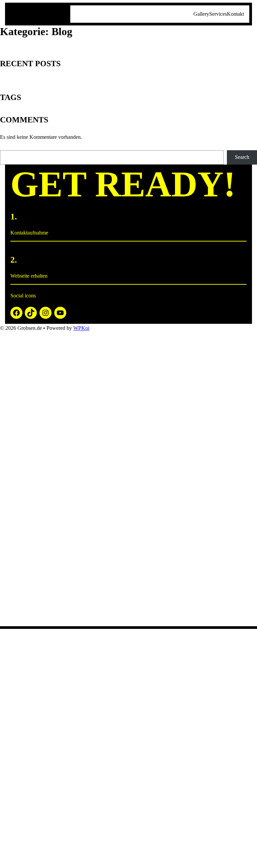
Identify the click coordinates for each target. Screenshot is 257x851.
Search (242, 157)
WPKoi (81, 328)
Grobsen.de (39, 14)
